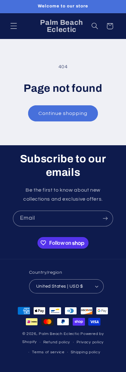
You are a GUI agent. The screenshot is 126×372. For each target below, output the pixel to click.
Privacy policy (90, 342)
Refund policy (56, 342)
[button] (13, 26)
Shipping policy (85, 352)
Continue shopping (63, 113)
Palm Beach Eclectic (59, 334)
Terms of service (48, 352)
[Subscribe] (105, 218)
